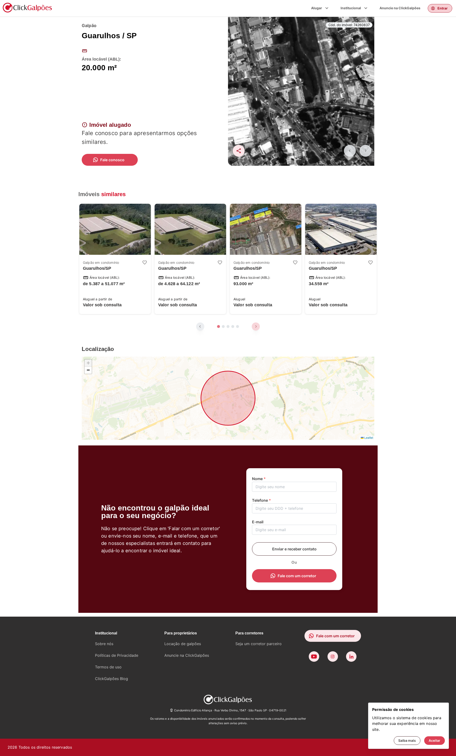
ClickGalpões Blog (111, 678)
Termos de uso (108, 667)
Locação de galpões (182, 643)
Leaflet (368, 437)
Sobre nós (104, 643)
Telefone (261, 500)
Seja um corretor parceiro (258, 643)
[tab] (218, 326)
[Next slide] (365, 151)
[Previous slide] (350, 151)
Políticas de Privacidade (116, 655)
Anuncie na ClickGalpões (400, 8)
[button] (88, 363)
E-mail (257, 522)
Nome (259, 478)
